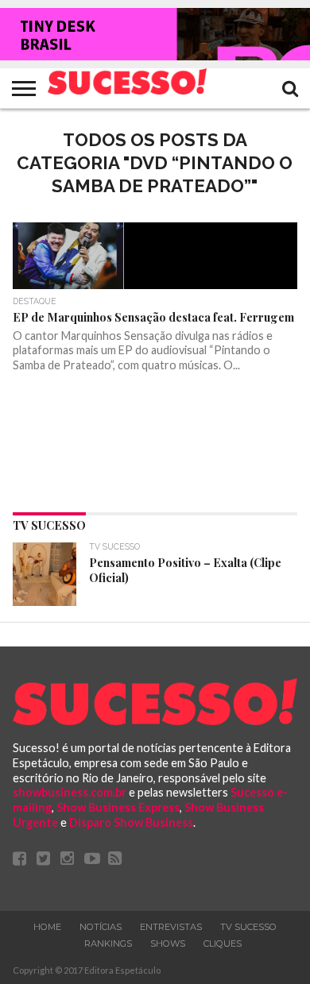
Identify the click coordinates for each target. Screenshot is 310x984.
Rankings (108, 943)
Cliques (222, 943)
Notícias (100, 926)
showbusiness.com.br (69, 792)
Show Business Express (118, 807)
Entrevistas (171, 926)
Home (47, 926)
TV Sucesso (248, 926)
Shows (167, 943)
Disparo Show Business (131, 822)
